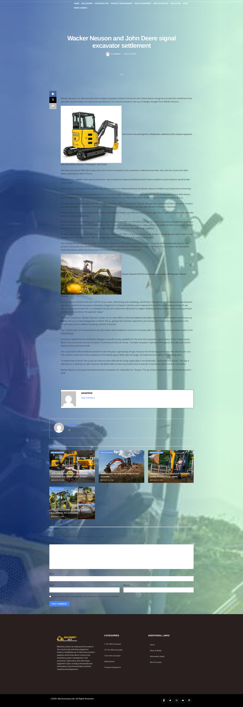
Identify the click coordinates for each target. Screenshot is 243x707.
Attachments (109, 661)
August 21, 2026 (108, 480)
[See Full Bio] (94, 397)
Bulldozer (86, 3)
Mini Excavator (160, 3)
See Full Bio (87, 398)
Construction (101, 3)
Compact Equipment (112, 667)
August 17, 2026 (58, 516)
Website (126, 585)
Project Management (122, 3)
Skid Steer (175, 3)
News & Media (80, 8)
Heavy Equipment (143, 3)
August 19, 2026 (157, 480)
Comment (54, 542)
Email (52, 585)
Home (76, 3)
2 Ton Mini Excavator (112, 644)
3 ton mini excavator (112, 656)
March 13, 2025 (130, 54)
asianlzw (116, 54)
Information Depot (157, 656)
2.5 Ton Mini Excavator (113, 650)
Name (52, 573)
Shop (185, 3)
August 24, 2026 (58, 480)
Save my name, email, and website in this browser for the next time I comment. (85, 596)
